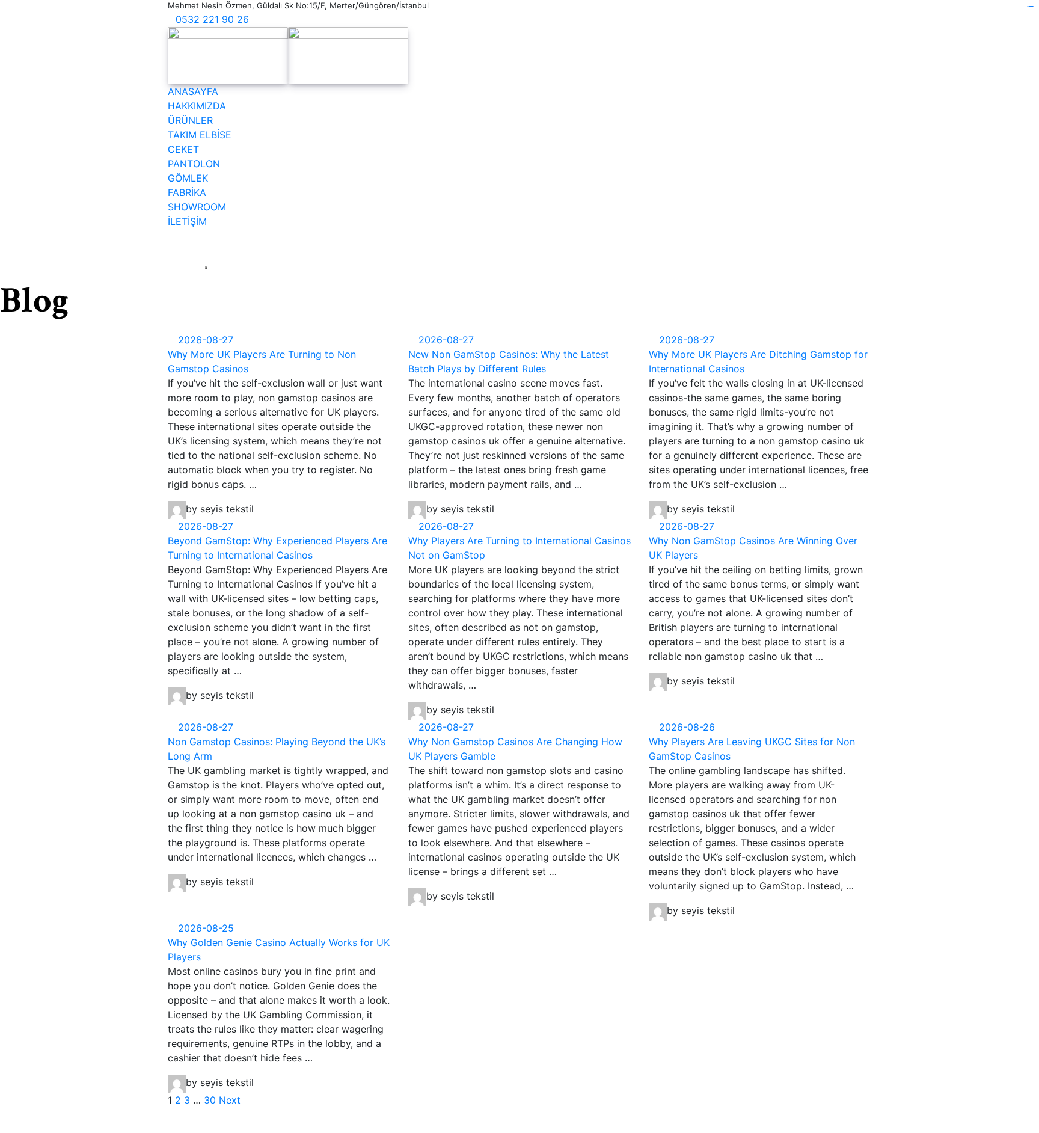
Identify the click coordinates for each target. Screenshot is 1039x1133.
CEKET (183, 149)
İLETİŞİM (187, 221)
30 (210, 1100)
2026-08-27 (204, 340)
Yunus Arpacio (657, 1116)
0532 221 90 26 (212, 19)
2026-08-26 (685, 727)
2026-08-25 (204, 928)
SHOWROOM (197, 207)
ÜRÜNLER (190, 120)
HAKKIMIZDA (197, 106)
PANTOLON (194, 164)
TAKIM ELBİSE (199, 135)
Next (230, 1100)
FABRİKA (187, 192)
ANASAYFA (193, 91)
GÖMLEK (188, 178)
